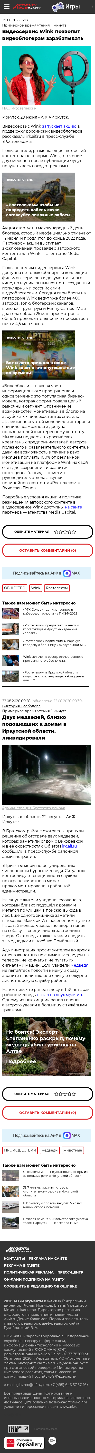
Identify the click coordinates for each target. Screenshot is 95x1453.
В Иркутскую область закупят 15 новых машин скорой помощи (52, 1205)
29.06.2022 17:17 (15, 20)
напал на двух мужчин (59, 994)
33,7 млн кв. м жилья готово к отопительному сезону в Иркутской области (50, 1191)
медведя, (80, 965)
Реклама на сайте (48, 1258)
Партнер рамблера (45, 1428)
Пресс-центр (70, 1272)
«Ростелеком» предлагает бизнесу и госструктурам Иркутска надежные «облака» (51, 629)
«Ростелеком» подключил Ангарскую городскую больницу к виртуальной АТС (54, 643)
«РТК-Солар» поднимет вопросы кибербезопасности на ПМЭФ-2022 (50, 611)
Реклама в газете (21, 1265)
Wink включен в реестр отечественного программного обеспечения (53, 658)
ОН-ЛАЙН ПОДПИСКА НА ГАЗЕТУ (34, 1279)
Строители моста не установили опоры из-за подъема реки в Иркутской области (56, 1174)
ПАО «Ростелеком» (19, 108)
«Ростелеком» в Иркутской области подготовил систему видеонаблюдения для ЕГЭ (53, 676)
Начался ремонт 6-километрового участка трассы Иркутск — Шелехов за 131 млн (55, 1221)
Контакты (14, 1258)
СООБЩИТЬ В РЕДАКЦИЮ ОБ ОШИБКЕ (40, 1286)
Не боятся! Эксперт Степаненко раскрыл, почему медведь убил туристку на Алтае (45, 1041)
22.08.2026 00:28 (16, 701)
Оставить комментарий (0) (47, 550)
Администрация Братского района (33, 808)
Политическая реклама (29, 1272)
